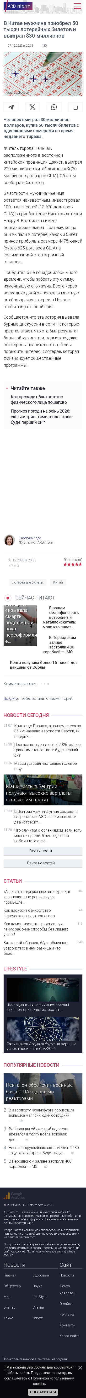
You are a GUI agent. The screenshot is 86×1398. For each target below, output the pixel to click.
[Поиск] (58, 6)
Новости (66, 1275)
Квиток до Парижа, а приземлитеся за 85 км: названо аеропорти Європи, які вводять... (47, 731)
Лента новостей (41, 863)
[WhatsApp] (54, 107)
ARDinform (11, 1212)
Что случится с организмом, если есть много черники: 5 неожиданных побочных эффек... (48, 835)
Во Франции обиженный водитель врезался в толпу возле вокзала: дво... (38, 1134)
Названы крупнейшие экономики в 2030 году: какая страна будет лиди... (44, 1150)
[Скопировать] (75, 107)
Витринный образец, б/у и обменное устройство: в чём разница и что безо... (43, 948)
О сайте (65, 1304)
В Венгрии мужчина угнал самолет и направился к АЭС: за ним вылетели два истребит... (46, 816)
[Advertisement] (43, 487)
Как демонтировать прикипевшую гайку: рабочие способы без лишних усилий (43, 929)
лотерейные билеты (27, 582)
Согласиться (43, 1392)
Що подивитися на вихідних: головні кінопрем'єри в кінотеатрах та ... (38, 1007)
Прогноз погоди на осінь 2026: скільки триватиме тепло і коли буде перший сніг (41, 417)
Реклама (66, 1314)
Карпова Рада (30, 538)
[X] (32, 107)
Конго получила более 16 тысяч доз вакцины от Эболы (44, 665)
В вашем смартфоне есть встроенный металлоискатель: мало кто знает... (61, 617)
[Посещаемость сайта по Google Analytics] (14, 1195)
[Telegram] (11, 107)
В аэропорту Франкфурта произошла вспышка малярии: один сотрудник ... (41, 1115)
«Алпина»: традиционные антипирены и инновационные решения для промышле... (43, 897)
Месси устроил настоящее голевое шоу (45, 766)
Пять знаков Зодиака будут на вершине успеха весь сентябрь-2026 (41, 1046)
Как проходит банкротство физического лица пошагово (39, 399)
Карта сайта (69, 1336)
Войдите (11, 698)
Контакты (67, 1325)
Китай (58, 582)
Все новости (41, 851)
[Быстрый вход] (67, 6)
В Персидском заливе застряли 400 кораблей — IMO (59, 644)
